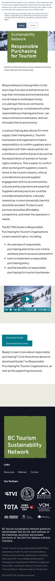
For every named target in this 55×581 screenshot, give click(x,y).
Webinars (22, 472)
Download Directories (17, 343)
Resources (9, 472)
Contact (34, 472)
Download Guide (14, 337)
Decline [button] (33, 25)
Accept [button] (21, 25)
